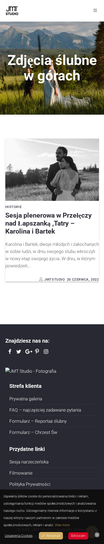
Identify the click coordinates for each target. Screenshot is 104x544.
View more (62, 525)
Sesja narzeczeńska (29, 461)
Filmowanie (21, 473)
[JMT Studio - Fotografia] (30, 370)
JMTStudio (54, 279)
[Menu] (96, 11)
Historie (13, 207)
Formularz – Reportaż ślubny (38, 421)
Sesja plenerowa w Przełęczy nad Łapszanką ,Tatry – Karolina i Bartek (48, 223)
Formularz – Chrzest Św (33, 432)
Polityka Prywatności (29, 484)
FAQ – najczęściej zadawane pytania (45, 410)
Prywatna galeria (25, 398)
